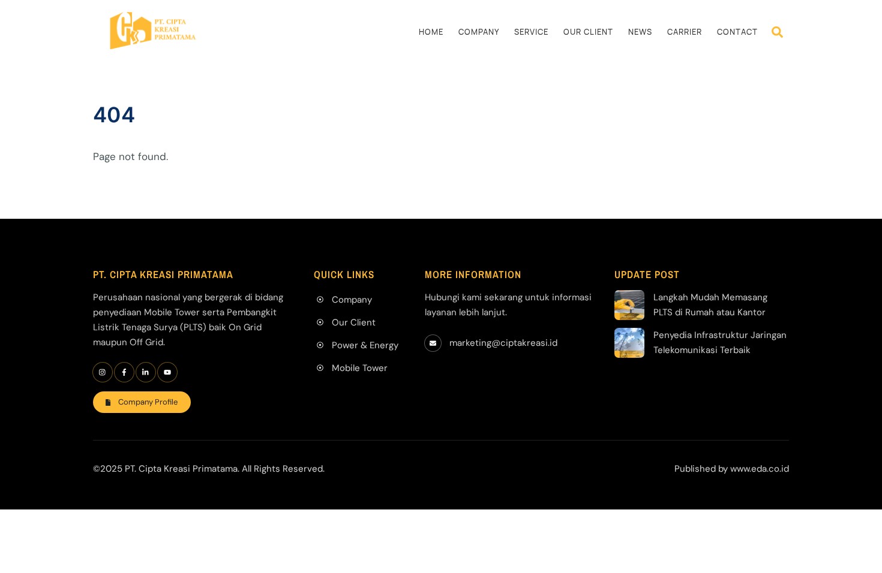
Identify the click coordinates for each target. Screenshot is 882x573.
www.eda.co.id (759, 469)
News (640, 31)
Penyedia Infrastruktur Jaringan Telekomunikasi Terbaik (720, 342)
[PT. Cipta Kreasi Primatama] (153, 43)
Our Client (588, 31)
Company (478, 31)
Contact (737, 31)
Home (431, 31)
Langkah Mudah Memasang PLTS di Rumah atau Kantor (710, 304)
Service (531, 31)
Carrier (684, 31)
